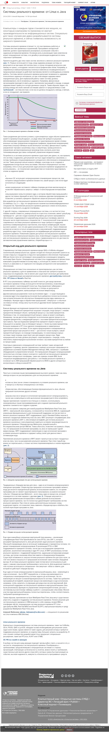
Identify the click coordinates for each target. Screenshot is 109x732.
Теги (39, 682)
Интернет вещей (81, 145)
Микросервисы (99, 136)
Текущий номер (69, 2)
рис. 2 (6, 445)
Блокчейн (78, 150)
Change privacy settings (91, 682)
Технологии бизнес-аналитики (83, 711)
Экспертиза (34, 2)
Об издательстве (43, 680)
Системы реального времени (54, 21)
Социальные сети (96, 124)
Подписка (45, 2)
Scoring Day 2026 (80, 217)
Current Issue (83, 2)
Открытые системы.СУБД (74, 699)
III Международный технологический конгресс (88, 197)
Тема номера (56, 2)
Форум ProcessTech (81, 211)
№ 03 (34, 8)
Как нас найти (76, 680)
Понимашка (65, 704)
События (24, 2)
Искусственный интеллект (84, 142)
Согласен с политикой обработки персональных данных (90, 103)
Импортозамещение (95, 145)
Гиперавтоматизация (82, 147)
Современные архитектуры (84, 127)
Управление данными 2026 (84, 224)
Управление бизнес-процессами (52, 716)
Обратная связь (65, 680)
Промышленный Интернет (84, 130)
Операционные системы (83, 136)
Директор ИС (45, 701)
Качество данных (54, 713)
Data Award (42, 711)
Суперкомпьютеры (81, 124)
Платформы (24, 21)
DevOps (86, 150)
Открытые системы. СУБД (16, 8)
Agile (92, 150)
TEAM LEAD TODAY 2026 (84, 204)
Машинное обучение (82, 139)
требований (8, 90)
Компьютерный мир (48, 699)
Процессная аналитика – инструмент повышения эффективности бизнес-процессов (88, 164)
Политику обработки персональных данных (51, 730)
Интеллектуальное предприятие (77, 713)
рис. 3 (40, 496)
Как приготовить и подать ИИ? (86, 168)
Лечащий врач (61, 701)
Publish (74, 701)
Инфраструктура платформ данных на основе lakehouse (89, 183)
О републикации (96, 680)
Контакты (86, 680)
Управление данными (58, 711)
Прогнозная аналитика (83, 133)
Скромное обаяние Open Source (87, 175)
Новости (15, 2)
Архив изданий (47, 682)
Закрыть (69, 730)
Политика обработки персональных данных (68, 682)
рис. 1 (6, 63)
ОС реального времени (37, 21)
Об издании (54, 680)
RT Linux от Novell (15, 278)
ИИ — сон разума (81, 172)
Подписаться (97, 69)
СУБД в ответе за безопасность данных (89, 178)
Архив (93, 2)
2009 (28, 8)
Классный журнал (47, 704)
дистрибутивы (56, 276)
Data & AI (41, 713)
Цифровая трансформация (84, 122)
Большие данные (98, 147)
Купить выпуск (82, 69)
